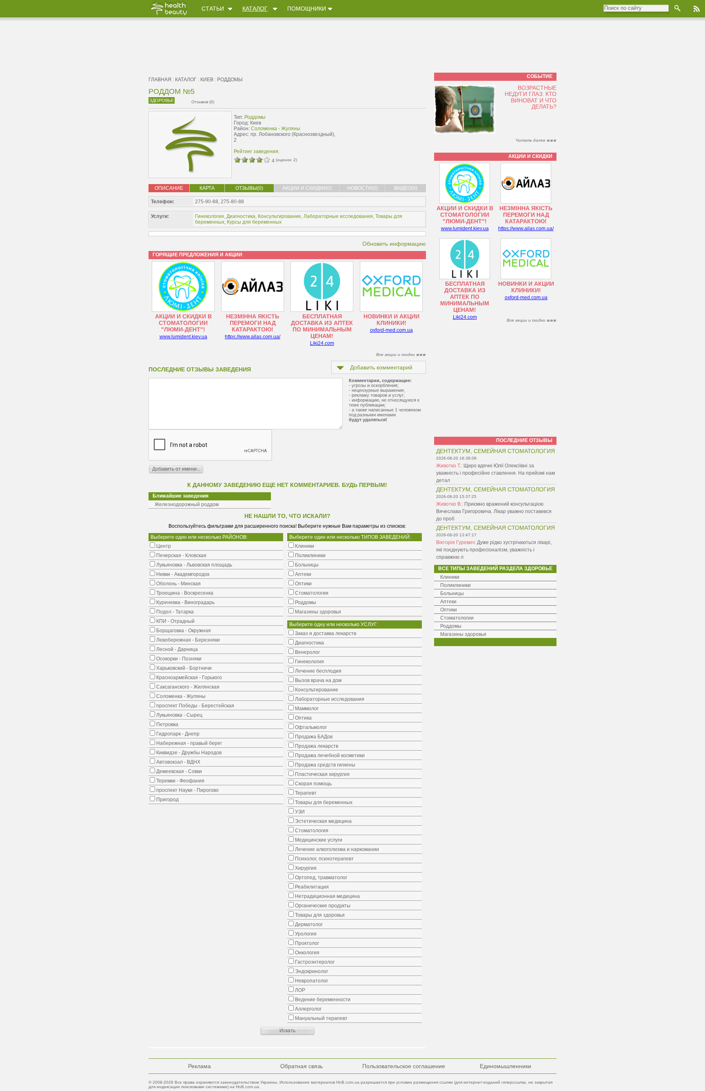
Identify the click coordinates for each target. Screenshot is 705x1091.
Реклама (199, 1066)
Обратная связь (301, 1066)
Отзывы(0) (249, 188)
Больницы (452, 593)
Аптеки (448, 601)
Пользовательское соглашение (403, 1066)
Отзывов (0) (202, 102)
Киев (206, 79)
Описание (169, 188)
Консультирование (279, 216)
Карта (207, 188)
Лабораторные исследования (338, 216)
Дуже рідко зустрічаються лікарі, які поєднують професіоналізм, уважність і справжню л (494, 550)
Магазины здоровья (463, 634)
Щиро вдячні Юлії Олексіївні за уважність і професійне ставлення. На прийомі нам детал (495, 473)
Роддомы (230, 79)
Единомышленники (505, 1066)
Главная (160, 79)
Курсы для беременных (254, 222)
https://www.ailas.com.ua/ (252, 337)
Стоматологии (457, 618)
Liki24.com (322, 343)
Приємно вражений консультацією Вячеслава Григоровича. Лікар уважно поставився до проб (494, 511)
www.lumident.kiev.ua (183, 337)
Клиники (449, 577)
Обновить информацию (394, 243)
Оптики (448, 610)
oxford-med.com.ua (391, 330)
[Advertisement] (374, 129)
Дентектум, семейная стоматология (495, 451)
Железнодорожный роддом (187, 504)
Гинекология (209, 216)
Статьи (213, 8)
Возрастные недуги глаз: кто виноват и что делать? (530, 97)
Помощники (306, 8)
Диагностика (240, 216)
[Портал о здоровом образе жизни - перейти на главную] (168, 15)
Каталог (255, 8)
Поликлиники (455, 585)
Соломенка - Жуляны (275, 128)
